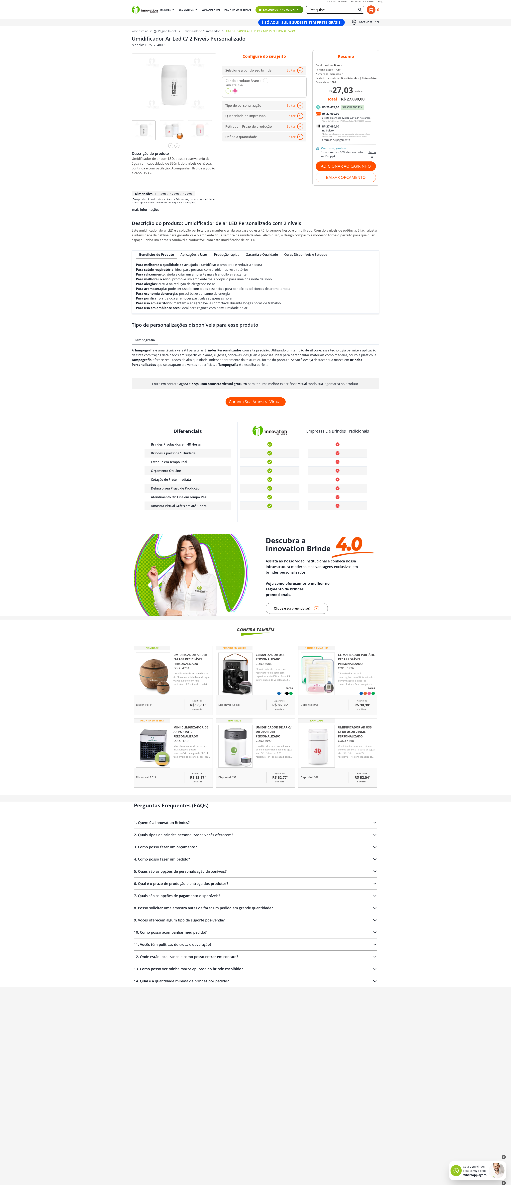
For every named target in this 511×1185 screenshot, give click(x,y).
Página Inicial (167, 31)
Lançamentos (211, 9)
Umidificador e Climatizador (201, 31)
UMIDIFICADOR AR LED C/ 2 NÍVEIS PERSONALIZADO (260, 31)
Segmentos (186, 9)
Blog (379, 1)
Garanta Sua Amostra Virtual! (255, 401)
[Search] (360, 9)
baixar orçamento (346, 177)
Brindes (165, 9)
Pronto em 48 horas (238, 9)
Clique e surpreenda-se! (292, 608)
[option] (146, 133)
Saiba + (372, 154)
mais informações (145, 209)
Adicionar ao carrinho (346, 166)
